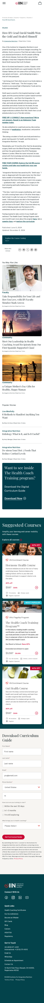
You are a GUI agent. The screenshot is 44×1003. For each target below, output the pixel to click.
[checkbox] (22, 810)
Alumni (29, 17)
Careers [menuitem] (7, 929)
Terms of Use (9, 980)
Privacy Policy (18, 858)
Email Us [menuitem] (8, 953)
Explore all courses (11, 540)
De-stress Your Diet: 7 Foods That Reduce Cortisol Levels (19, 452)
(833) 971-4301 (13, 947)
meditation (16, 129)
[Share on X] (27, 249)
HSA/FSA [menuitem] (8, 932)
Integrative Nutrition (10, 41)
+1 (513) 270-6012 (21, 949)
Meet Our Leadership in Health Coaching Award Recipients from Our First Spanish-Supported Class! (21, 344)
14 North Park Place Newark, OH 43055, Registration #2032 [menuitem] (19, 969)
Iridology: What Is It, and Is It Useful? (21, 433)
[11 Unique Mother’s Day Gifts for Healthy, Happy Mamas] (22, 368)
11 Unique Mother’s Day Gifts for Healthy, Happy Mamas (18, 388)
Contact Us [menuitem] (9, 964)
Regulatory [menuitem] (9, 936)
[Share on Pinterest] (35, 249)
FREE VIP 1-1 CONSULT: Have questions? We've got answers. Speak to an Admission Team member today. (20, 120)
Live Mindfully (8, 411)
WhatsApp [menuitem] (8, 957)
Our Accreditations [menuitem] (11, 914)
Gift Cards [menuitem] (8, 921)
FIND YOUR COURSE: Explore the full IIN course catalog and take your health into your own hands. (21, 165)
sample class (7, 221)
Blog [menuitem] (6, 925)
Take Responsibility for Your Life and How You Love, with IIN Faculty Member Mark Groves (21, 299)
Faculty (5, 292)
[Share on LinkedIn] (31, 249)
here (35, 219)
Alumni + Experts (19, 17)
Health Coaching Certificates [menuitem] (15, 910)
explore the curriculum (25, 221)
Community (7, 337)
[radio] (22, 806)
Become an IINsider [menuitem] (12, 918)
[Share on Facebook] (23, 249)
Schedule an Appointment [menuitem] (14, 960)
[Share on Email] (19, 249)
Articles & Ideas (7, 17)
